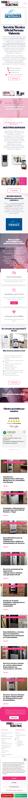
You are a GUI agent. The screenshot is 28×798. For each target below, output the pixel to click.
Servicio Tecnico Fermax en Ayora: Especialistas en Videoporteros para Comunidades (13, 697)
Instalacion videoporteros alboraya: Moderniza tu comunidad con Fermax (13, 479)
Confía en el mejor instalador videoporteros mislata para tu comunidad (14, 603)
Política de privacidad (11, 790)
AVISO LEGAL (20, 790)
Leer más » (6, 486)
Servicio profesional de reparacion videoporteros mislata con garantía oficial (13, 572)
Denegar (14, 782)
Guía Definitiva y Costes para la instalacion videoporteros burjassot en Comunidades (13, 634)
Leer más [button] (5, 445)
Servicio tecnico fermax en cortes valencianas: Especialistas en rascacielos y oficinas (13, 666)
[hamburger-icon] (25, 3)
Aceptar (14, 778)
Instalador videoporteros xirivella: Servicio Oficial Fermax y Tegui (14, 510)
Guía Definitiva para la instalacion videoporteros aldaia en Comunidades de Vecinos (14, 540)
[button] (25, 759)
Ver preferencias (14, 787)
